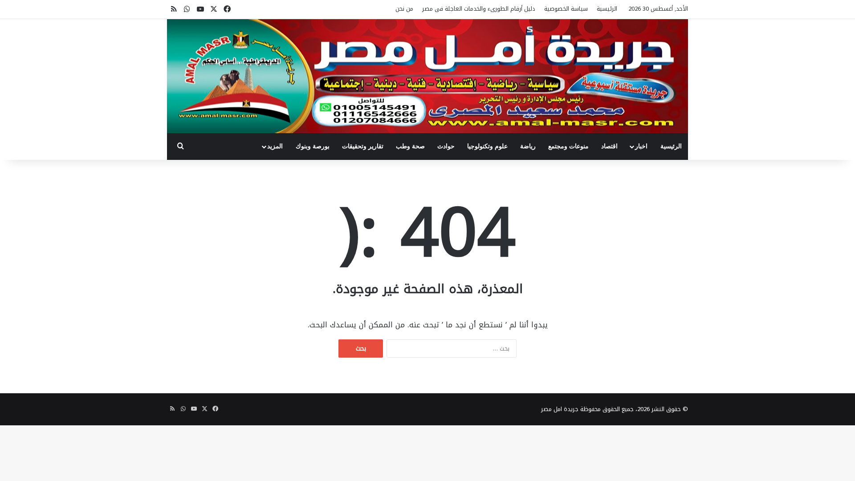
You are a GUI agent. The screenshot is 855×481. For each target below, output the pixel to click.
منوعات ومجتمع (568, 146)
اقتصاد (609, 146)
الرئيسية (607, 8)
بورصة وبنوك (313, 146)
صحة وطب (410, 146)
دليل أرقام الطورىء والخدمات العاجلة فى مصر (478, 8)
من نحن (404, 8)
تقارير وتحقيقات (362, 146)
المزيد (275, 146)
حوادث (446, 146)
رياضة (528, 146)
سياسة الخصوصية (566, 8)
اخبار (641, 146)
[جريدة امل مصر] (427, 76)
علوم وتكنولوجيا (487, 146)
